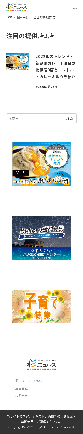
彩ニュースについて (29, 381)
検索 (69, 118)
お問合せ (21, 396)
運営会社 (21, 388)
